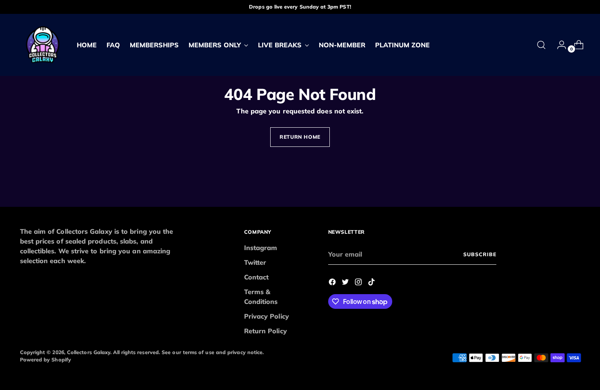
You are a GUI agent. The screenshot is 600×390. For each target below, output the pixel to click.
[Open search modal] (541, 45)
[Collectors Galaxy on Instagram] (359, 283)
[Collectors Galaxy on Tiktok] (372, 283)
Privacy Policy (266, 316)
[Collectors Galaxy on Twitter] (346, 283)
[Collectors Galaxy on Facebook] (333, 283)
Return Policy (265, 331)
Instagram (261, 248)
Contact (256, 277)
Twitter (255, 262)
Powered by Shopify (45, 360)
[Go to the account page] (558, 45)
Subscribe (479, 254)
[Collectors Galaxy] (42, 45)
